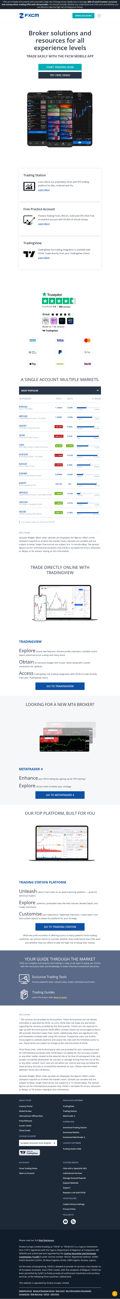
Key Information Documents (78, 1291)
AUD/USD (23, 454)
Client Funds (24, 1130)
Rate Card (60, 1291)
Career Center (25, 1125)
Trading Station (70, 1111)
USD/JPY (23, 425)
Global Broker (25, 1111)
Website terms (25, 1291)
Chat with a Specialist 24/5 (75, 1168)
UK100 (22, 435)
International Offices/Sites (31, 1116)
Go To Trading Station (60, 927)
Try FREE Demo (60, 75)
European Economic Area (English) (35, 1143)
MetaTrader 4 (69, 1116)
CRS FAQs (54, 1294)
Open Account (83, 15)
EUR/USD (23, 406)
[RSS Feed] (73, 1221)
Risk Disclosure (46, 1240)
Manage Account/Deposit (74, 1178)
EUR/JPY (22, 482)
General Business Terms (43, 1291)
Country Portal (25, 1106)
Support (66, 1187)
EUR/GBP (23, 473)
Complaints (24, 1294)
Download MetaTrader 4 (74, 1137)
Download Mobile (71, 1132)
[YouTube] (65, 1221)
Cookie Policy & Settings (73, 1204)
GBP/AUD (23, 492)
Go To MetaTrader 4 (60, 795)
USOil (21, 444)
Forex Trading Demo (28, 1168)
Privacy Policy (69, 1209)
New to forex (60, 997)
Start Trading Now (60, 67)
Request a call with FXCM (74, 1192)
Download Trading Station (75, 1127)
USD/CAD (23, 502)
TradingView (68, 1106)
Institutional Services (72, 1173)
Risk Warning (36, 1294)
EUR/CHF (23, 463)
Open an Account (26, 1173)
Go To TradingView (60, 686)
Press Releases (25, 1120)
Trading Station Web (72, 1148)
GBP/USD (23, 416)
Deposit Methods (70, 1183)
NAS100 (22, 511)
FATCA (46, 1294)
